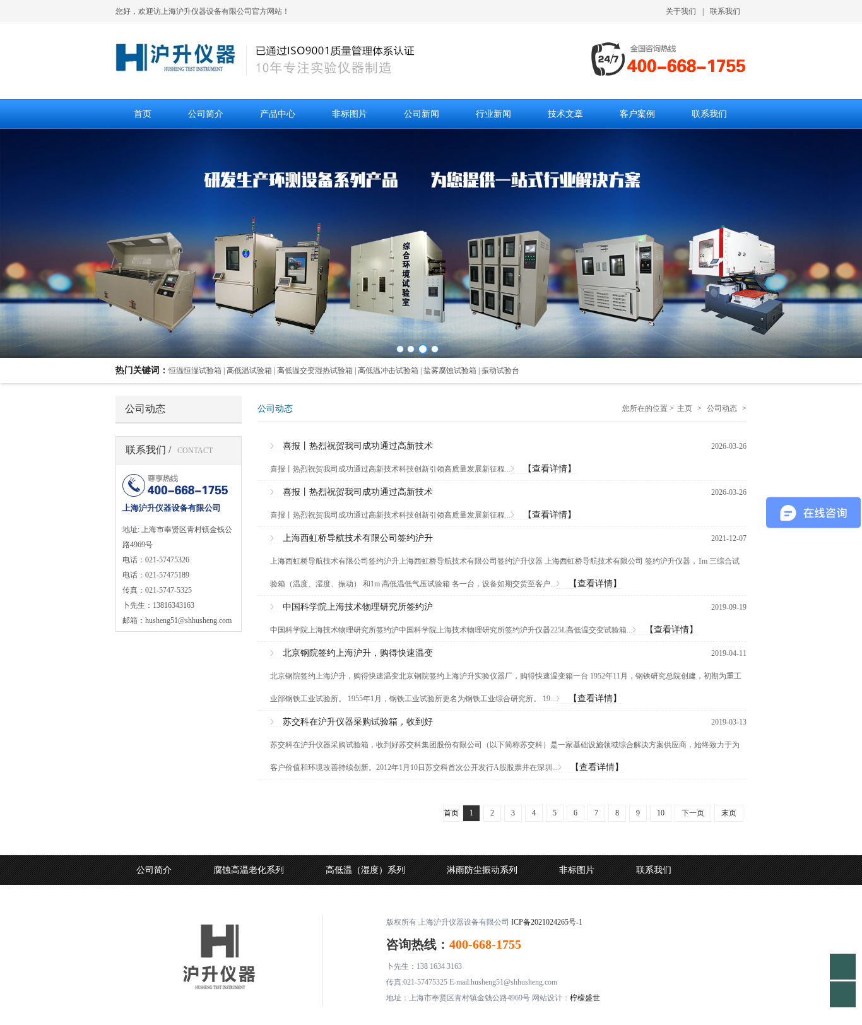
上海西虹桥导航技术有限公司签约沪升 (358, 538)
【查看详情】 (549, 468)
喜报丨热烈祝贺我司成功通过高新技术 (358, 446)
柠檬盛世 (585, 997)
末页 (728, 813)
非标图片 (576, 870)
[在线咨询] (843, 967)
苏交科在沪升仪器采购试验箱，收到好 (358, 721)
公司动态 (722, 408)
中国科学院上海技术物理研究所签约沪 (358, 607)
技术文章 (308, 899)
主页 (684, 408)
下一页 (693, 813)
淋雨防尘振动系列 (482, 870)
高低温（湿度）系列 (365, 870)
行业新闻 (231, 899)
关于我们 (681, 11)
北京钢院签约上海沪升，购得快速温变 (358, 653)
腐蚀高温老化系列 (248, 870)
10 (660, 813)
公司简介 (154, 870)
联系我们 (725, 11)
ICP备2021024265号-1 (546, 922)
